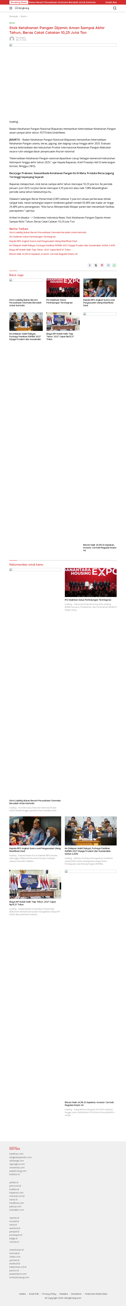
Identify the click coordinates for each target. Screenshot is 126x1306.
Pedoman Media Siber (96, 1294)
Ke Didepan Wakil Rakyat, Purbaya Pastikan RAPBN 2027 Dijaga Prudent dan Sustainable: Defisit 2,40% (62, 245)
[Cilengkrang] (21, 8)
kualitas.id (14, 1189)
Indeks (22, 1294)
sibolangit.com (16, 1160)
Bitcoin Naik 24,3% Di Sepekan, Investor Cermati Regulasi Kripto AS (43, 254)
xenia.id (13, 1224)
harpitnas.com (16, 1192)
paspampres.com (18, 1273)
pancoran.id (15, 1185)
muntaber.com (16, 1209)
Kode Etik (34, 1294)
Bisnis (12, 22)
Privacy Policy (49, 1294)
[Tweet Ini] (96, 265)
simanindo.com (17, 1167)
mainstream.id (16, 1249)
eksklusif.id (14, 1263)
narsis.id (13, 1199)
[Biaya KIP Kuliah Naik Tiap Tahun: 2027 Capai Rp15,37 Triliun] (63, 321)
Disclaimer (76, 1294)
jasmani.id (14, 1260)
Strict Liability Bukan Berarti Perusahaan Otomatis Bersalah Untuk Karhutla (47, 232)
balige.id (13, 1238)
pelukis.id (13, 1182)
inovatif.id (14, 1221)
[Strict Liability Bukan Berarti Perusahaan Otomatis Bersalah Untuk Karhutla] (26, 288)
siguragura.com (17, 1164)
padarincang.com (17, 1170)
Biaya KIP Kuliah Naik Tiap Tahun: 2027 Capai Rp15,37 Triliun (40, 249)
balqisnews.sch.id (17, 1266)
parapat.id (14, 1231)
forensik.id (14, 1253)
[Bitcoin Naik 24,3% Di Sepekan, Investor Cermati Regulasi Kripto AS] (100, 427)
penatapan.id (15, 1234)
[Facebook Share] (89, 265)
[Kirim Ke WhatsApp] (114, 265)
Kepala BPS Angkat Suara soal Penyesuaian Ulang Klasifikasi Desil (43, 241)
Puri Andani (21, 37)
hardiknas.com (16, 1202)
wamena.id (14, 1228)
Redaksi (64, 1294)
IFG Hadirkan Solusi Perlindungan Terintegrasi (32, 236)
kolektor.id (14, 1174)
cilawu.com (14, 1256)
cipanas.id (14, 1217)
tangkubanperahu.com (20, 1157)
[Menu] (11, 8)
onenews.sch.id (16, 1196)
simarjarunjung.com (19, 1277)
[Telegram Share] (108, 265)
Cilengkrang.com (72, 1298)
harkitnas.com (16, 1153)
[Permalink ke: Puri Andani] (11, 38)
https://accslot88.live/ (19, 1131)
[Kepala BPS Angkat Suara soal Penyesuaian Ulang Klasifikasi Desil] (100, 288)
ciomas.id (14, 1241)
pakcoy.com (15, 1206)
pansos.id (14, 1270)
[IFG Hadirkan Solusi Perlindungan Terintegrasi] (63, 288)
